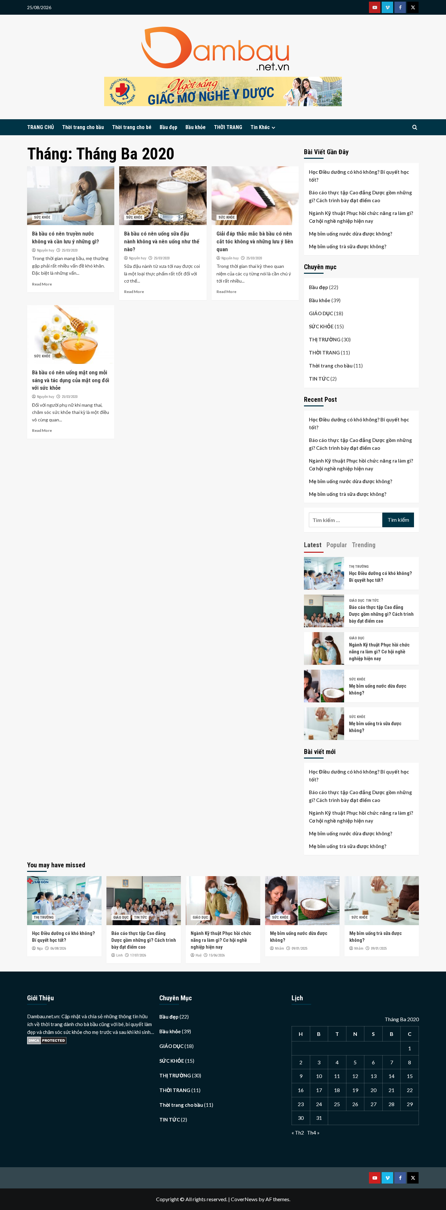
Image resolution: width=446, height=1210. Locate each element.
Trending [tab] (363, 545)
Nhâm (279, 948)
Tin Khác (260, 127)
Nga (40, 948)
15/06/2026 (217, 955)
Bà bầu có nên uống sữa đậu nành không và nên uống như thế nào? (161, 241)
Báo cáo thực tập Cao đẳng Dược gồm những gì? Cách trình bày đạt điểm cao (360, 196)
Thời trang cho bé (131, 127)
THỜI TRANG (228, 127)
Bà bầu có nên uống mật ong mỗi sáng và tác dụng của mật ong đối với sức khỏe (70, 380)
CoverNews (244, 1199)
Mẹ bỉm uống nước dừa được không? (350, 234)
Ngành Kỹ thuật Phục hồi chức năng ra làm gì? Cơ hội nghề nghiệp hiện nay (361, 217)
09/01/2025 (299, 948)
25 (337, 1104)
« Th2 (298, 1132)
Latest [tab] (313, 545)
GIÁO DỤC (321, 313)
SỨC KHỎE (42, 217)
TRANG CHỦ (40, 127)
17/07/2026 (138, 955)
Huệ (198, 955)
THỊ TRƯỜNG (325, 339)
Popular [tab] (337, 545)
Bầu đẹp (168, 127)
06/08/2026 (58, 948)
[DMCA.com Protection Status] (47, 1040)
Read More (42, 284)
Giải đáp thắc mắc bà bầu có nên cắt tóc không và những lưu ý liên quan (254, 241)
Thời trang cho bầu (83, 127)
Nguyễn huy (45, 250)
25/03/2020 (69, 250)
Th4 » (313, 1132)
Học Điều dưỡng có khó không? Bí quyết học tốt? (359, 176)
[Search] (415, 127)
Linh (119, 955)
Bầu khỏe (195, 127)
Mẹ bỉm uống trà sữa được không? (347, 246)
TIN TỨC (319, 379)
